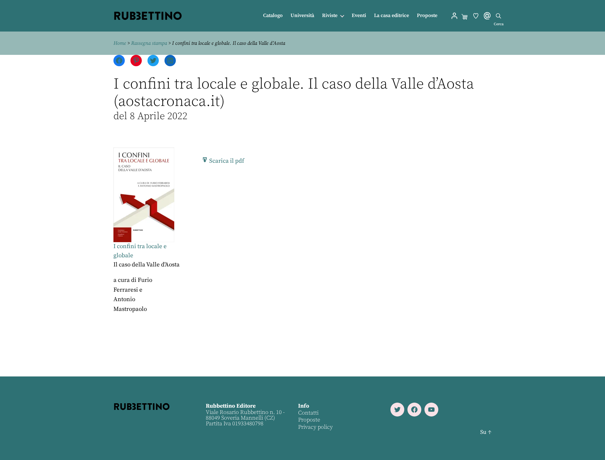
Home (119, 43)
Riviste (329, 16)
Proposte (427, 16)
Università (302, 16)
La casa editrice (391, 16)
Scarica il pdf (226, 161)
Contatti (308, 412)
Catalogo (273, 16)
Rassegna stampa (149, 43)
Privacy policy (315, 427)
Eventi (359, 16)
